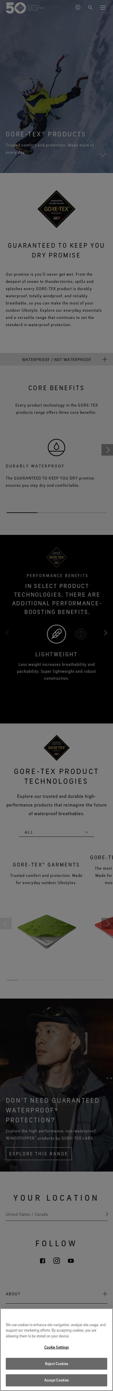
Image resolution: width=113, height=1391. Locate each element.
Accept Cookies (56, 1380)
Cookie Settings (56, 1347)
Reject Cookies (56, 1363)
